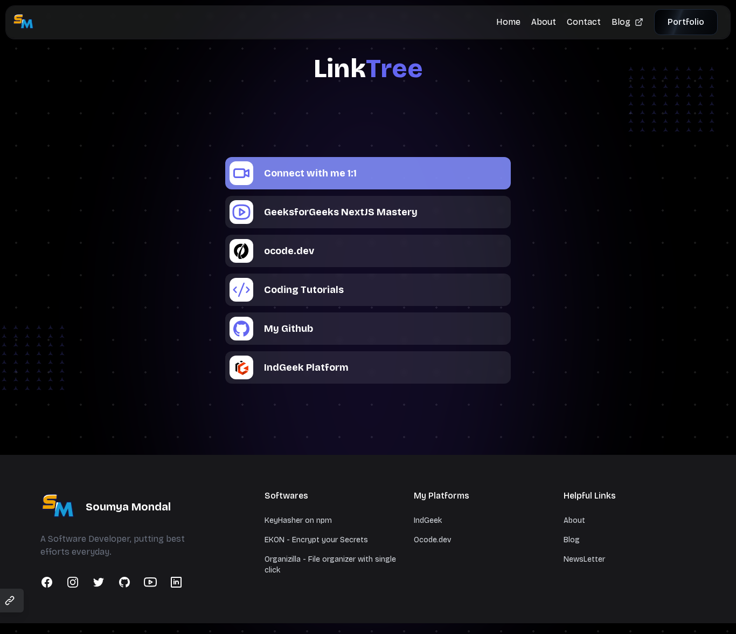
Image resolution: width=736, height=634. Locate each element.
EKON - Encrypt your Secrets (316, 539)
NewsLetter (584, 559)
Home (508, 22)
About (543, 22)
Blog (621, 22)
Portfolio (686, 22)
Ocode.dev (432, 539)
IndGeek (428, 520)
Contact (584, 22)
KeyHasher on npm (298, 520)
